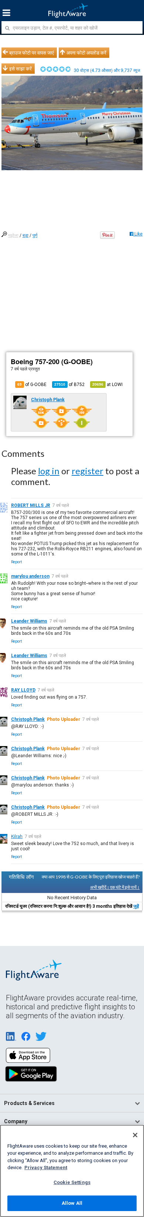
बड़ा (25, 235)
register (87, 470)
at (107, 384)
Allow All (72, 1203)
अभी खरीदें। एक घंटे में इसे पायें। (115, 887)
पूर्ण (34, 235)
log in (48, 470)
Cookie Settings (72, 1182)
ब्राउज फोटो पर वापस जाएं (31, 53)
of (69, 384)
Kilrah (17, 836)
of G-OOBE (32, 384)
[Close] (135, 1135)
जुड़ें (136, 906)
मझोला (13, 235)
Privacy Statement (45, 1167)
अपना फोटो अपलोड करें (86, 53)
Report (16, 562)
